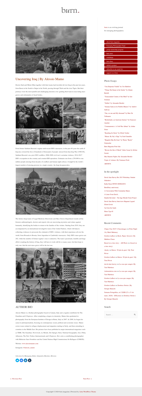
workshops (109, 57)
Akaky (106, 250)
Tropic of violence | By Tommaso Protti (116, 160)
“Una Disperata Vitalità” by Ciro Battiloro (117, 86)
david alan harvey (110, 264)
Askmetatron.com (110, 271)
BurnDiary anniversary (111, 187)
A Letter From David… (111, 194)
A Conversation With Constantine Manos (117, 191)
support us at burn (112, 73)
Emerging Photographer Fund (115, 46)
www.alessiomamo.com (30, 343)
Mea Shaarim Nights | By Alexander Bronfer (118, 156)
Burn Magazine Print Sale (112, 146)
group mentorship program (114, 50)
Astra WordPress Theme (87, 391)
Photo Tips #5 (108, 211)
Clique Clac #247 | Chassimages (115, 229)
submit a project (111, 65)
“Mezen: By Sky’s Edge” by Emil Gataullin (118, 136)
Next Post (87, 379)
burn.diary (109, 61)
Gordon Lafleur (109, 236)
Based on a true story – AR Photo (115, 243)
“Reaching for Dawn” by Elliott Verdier (116, 133)
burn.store (109, 53)
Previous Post (16, 379)
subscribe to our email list (114, 69)
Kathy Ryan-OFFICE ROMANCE (115, 184)
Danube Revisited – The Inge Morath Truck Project (120, 198)
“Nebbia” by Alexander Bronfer (114, 103)
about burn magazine (113, 42)
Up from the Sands (110, 208)
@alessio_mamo (29, 347)
